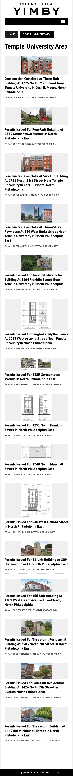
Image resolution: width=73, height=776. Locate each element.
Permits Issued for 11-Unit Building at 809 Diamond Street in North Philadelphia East (36, 561)
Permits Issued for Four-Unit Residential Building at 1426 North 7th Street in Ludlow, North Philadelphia (34, 687)
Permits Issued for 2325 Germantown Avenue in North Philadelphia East (32, 376)
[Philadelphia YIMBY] (36, 9)
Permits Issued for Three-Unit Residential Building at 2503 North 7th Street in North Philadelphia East (36, 644)
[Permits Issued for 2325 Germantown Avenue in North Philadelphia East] (36, 368)
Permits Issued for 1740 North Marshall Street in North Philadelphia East (34, 466)
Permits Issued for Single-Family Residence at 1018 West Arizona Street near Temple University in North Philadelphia (36, 338)
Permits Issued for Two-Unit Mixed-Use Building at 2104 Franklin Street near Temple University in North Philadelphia (34, 279)
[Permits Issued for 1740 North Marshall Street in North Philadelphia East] (36, 458)
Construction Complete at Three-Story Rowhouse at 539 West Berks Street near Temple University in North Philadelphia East (35, 234)
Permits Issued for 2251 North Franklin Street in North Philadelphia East (33, 427)
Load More (36, 753)
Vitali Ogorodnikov (45, 97)
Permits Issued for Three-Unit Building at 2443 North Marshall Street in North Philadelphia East (35, 730)
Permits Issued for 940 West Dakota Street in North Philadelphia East (36, 524)
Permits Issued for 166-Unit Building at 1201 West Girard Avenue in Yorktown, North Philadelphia (33, 600)
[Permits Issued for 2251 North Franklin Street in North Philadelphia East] (36, 419)
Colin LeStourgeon (46, 569)
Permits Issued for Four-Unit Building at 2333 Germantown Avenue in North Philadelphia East (34, 133)
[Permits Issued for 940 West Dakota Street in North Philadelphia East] (36, 516)
